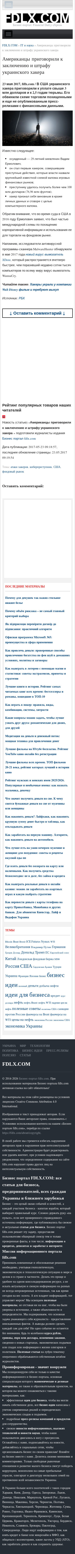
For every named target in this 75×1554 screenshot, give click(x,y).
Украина (11, 975)
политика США (49, 1009)
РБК (22, 298)
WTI (52, 941)
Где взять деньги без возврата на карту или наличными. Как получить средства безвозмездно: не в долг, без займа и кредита (35, 871)
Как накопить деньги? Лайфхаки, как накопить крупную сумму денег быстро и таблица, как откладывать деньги (37, 821)
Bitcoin (8, 941)
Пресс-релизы (57, 1050)
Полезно (9, 1055)
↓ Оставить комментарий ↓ (37, 313)
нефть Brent (31, 1002)
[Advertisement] (37, 360)
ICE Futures (33, 941)
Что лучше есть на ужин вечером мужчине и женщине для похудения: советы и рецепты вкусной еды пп (35, 852)
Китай (10, 958)
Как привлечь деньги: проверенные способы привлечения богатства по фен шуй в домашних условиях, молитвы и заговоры (37, 655)
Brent (16, 941)
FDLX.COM (16, 1064)
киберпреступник (41, 467)
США (57, 467)
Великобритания (17, 946)
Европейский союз (59, 952)
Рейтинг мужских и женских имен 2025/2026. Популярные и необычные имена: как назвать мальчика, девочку (36, 785)
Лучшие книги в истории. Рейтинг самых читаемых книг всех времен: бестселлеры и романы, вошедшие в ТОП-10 (34, 691)
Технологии (40, 1046)
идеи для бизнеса (27, 994)
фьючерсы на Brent (37, 1014)
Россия (12, 966)
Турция (57, 967)
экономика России (43, 1020)
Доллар (16, 952)
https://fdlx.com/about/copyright (21, 1133)
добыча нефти (49, 985)
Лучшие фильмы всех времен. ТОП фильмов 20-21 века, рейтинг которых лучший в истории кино (37, 767)
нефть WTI (44, 1002)
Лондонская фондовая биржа (35, 959)
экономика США (61, 1019)
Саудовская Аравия (42, 966)
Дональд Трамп (33, 952)
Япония (33, 976)
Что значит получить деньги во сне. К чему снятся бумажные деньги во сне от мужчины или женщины (35, 803)
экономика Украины (23, 1026)
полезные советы (26, 1008)
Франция (23, 976)
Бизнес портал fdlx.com (19, 438)
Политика (10, 1050)
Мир (23, 1046)
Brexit (22, 941)
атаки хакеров (19, 467)
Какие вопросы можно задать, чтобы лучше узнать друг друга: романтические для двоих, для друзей (35, 722)
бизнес (42, 976)
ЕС (47, 952)
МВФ (57, 959)
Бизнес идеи (32, 1050)
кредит (55, 995)
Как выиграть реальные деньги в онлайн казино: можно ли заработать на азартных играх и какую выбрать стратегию (33, 889)
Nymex (45, 941)
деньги (33, 985)
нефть (18, 1002)
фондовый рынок (13, 471)
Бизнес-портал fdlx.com (34, 1078)
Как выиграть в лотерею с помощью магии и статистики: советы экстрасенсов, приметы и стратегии (35, 673)
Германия (58, 947)
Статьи (25, 1055)
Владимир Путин (41, 947)
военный (23, 986)
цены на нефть (23, 1019)
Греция (8, 952)
